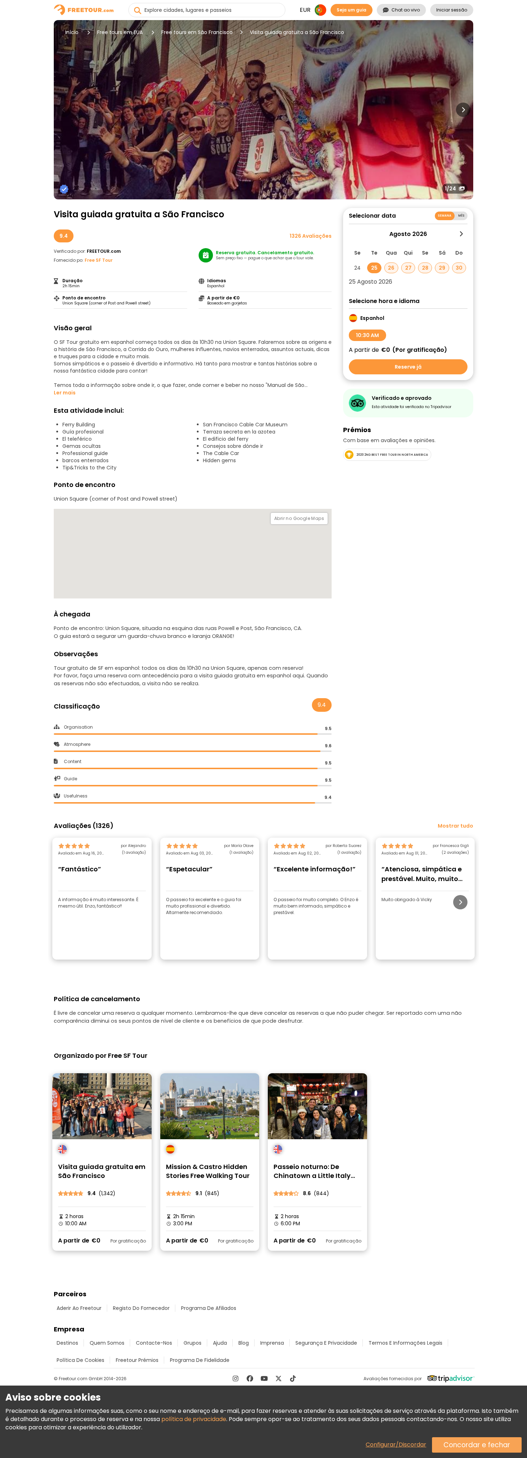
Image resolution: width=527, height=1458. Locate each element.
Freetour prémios (137, 1360)
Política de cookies (80, 1360)
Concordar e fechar (476, 1445)
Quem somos (107, 1342)
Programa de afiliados (208, 1308)
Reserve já (408, 366)
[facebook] (250, 1378)
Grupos (192, 1342)
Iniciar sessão (451, 10)
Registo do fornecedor (141, 1308)
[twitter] (278, 1378)
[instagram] (235, 1378)
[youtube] (264, 1378)
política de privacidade (193, 1419)
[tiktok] (293, 1378)
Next (463, 109)
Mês (461, 216)
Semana (445, 216)
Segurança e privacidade (326, 1342)
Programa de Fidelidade (199, 1360)
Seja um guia (351, 10)
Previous (64, 109)
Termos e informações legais (405, 1342)
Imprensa (272, 1342)
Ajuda (220, 1342)
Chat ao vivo (405, 10)
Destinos (67, 1342)
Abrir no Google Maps (299, 518)
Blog (243, 1342)
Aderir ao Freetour (79, 1308)
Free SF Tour (99, 260)
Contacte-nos (154, 1342)
